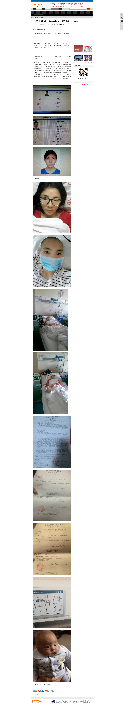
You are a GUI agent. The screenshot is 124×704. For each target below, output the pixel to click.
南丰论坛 (50, 4)
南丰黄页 (82, 3)
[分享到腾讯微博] (41, 691)
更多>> (91, 20)
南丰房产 (50, 6)
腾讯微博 (121, 28)
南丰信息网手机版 (121, 17)
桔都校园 (79, 3)
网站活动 (68, 4)
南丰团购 (64, 4)
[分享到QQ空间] (36, 691)
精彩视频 (68, 3)
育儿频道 (79, 4)
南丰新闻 (57, 3)
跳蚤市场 (75, 6)
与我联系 (74, 700)
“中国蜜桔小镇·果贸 (88, 62)
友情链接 (79, 700)
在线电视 (53, 6)
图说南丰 (82, 4)
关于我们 (58, 700)
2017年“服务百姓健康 (78, 62)
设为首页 (63, 700)
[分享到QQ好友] (46, 691)
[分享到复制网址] (51, 691)
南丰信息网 (37, 17)
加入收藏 (69, 700)
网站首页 (50, 3)
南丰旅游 (61, 3)
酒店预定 (61, 6)
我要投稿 (75, 4)
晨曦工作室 (88, 702)
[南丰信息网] (39, 6)
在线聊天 (82, 6)
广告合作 (71, 4)
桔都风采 (64, 3)
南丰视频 (61, 4)
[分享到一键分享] (48, 691)
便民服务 (71, 3)
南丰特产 (57, 4)
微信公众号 (121, 14)
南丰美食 (64, 6)
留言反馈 (53, 4)
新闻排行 (76, 21)
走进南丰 (53, 3)
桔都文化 (75, 3)
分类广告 (71, 6)
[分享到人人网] (43, 691)
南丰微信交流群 (121, 24)
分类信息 (79, 6)
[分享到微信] (53, 691)
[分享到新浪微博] (39, 691)
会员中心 (68, 6)
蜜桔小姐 (57, 6)
